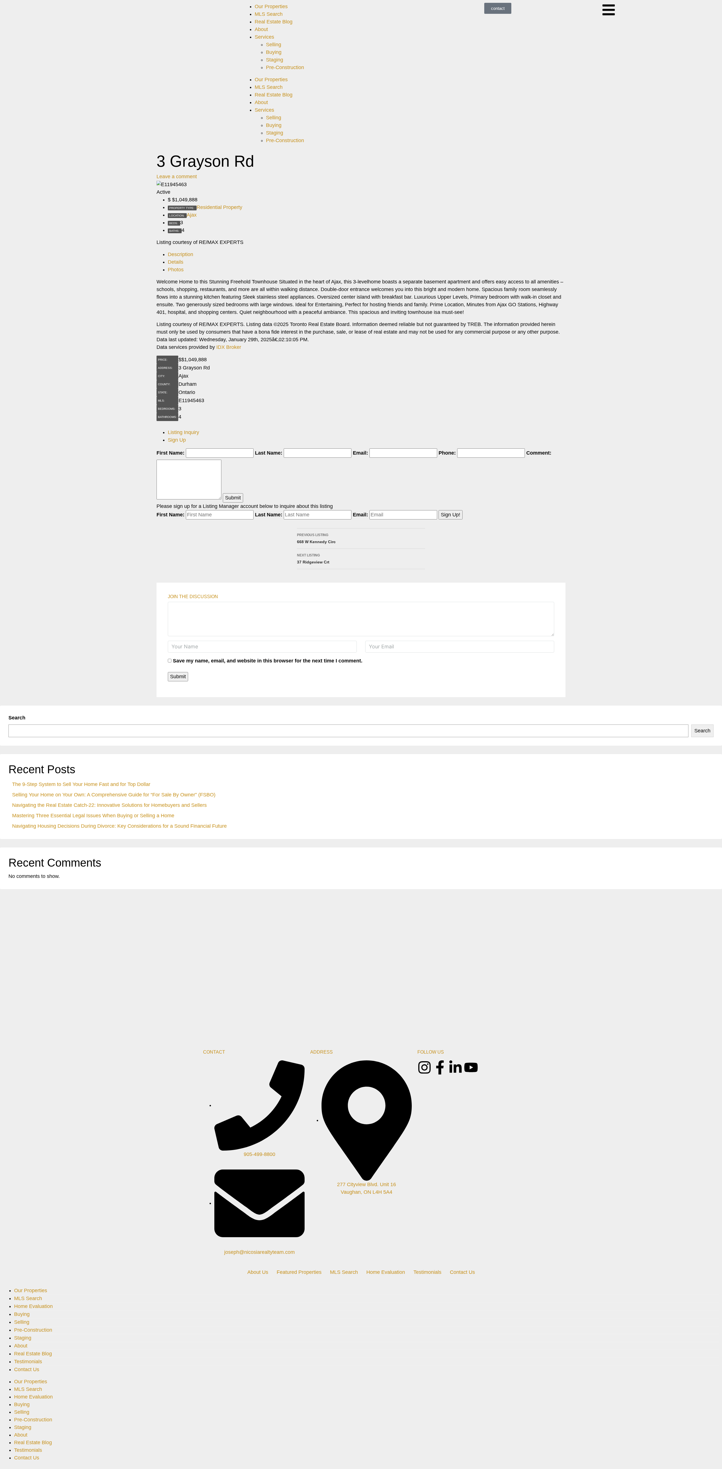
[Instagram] (424, 1067)
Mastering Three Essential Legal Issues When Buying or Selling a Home (93, 815)
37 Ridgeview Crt (313, 558)
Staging (274, 60)
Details (175, 262)
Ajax (192, 215)
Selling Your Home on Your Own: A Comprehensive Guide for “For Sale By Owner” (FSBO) (113, 795)
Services (264, 37)
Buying (273, 52)
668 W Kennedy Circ (316, 538)
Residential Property (219, 207)
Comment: (538, 453)
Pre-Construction (285, 67)
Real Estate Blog (273, 22)
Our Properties (271, 6)
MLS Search (269, 14)
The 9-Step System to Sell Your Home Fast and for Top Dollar (81, 784)
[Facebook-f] (440, 1067)
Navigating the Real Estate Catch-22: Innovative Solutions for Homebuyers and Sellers (109, 805)
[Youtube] (471, 1067)
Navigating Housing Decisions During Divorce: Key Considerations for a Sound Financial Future (119, 826)
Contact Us (462, 1272)
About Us (257, 1272)
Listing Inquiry (183, 432)
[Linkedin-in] (455, 1067)
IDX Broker (228, 347)
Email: (360, 453)
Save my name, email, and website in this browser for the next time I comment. (267, 661)
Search (16, 718)
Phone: (447, 453)
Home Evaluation (385, 1272)
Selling (273, 44)
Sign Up (177, 440)
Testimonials (427, 1272)
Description (180, 254)
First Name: (170, 453)
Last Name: (268, 453)
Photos (176, 269)
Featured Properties (299, 1272)
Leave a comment (177, 176)
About (261, 29)
